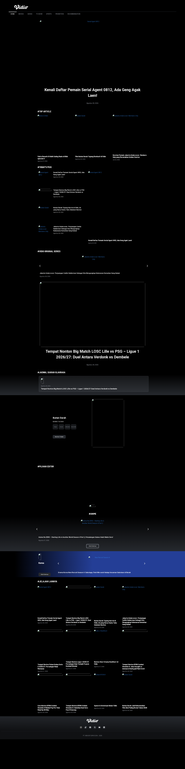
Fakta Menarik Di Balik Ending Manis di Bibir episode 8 (53, 157)
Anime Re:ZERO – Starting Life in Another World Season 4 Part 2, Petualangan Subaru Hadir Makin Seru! (76, 537)
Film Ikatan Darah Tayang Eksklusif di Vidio (90, 156)
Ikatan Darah (59, 417)
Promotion (60, 14)
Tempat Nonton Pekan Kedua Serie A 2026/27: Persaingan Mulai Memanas (50, 666)
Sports (49, 14)
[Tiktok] (85, 727)
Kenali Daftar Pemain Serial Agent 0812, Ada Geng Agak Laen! (68, 173)
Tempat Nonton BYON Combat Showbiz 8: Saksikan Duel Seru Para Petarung (77, 708)
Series (30, 14)
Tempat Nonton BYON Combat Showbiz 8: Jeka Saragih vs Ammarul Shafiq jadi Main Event (133, 666)
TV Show (39, 14)
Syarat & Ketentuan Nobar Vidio (105, 706)
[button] (40, 266)
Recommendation (74, 14)
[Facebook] (90, 727)
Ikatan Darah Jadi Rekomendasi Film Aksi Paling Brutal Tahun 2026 (134, 707)
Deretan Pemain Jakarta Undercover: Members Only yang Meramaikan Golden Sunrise (130, 156)
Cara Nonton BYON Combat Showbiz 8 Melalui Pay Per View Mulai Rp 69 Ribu (49, 708)
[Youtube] (99, 727)
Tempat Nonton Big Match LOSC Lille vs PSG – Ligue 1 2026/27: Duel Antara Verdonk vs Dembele (68, 192)
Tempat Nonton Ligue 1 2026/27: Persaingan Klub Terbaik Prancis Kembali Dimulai (77, 664)
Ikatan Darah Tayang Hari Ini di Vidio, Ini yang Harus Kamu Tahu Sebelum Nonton (67, 208)
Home (13, 14)
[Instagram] (80, 727)
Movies (21, 14)
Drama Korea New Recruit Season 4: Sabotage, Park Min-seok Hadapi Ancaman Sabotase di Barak (94, 572)
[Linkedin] (104, 727)
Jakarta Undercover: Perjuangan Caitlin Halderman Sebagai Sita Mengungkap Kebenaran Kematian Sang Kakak (67, 228)
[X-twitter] (94, 727)
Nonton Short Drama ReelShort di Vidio (106, 663)
